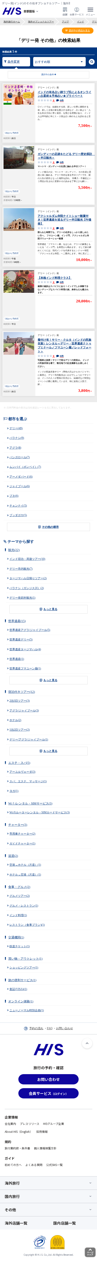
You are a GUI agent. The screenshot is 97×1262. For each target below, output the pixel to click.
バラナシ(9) (16, 438)
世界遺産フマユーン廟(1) (25, 668)
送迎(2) (13, 856)
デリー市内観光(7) (20, 568)
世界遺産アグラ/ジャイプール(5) (29, 630)
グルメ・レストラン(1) (23, 905)
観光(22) (14, 550)
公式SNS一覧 (54, 1165)
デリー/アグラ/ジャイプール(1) (28, 739)
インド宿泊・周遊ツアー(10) (27, 559)
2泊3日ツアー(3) (19, 700)
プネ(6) (13, 495)
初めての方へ (13, 1165)
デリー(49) (16, 428)
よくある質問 (33, 1165)
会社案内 (10, 1124)
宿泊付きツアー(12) (21, 692)
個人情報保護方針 (45, 1148)
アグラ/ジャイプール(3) (24, 710)
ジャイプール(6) (19, 486)
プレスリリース (29, 1124)
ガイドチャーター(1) (22, 843)
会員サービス (77, 14)
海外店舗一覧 (16, 1223)
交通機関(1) (16, 937)
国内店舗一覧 (64, 1223)
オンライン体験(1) (20, 1001)
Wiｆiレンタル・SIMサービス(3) (30, 803)
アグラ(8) (15, 447)
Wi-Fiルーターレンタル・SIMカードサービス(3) (39, 812)
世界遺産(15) (17, 621)
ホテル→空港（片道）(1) (25, 874)
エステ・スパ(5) (19, 763)
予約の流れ (36, 1028)
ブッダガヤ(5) (18, 515)
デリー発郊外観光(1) (22, 597)
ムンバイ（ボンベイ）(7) (25, 466)
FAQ (50, 1028)
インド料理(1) (18, 915)
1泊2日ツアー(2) (19, 729)
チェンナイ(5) (18, 505)
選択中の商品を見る (79, 30)
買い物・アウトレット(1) (25, 958)
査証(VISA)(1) (18, 989)
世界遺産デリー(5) (20, 639)
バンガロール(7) (19, 457)
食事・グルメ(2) (19, 887)
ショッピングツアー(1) (23, 967)
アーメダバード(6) (20, 476)
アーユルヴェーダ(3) (22, 771)
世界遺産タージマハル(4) (25, 649)
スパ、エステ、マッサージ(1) (28, 781)
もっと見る (50, 609)
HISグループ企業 (53, 1124)
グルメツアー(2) (19, 895)
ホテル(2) (15, 720)
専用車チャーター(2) (22, 833)
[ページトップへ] (87, 1043)
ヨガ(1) (13, 791)
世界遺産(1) (16, 659)
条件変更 (14, 61)
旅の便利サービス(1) (22, 980)
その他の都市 (50, 527)
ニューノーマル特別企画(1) (26, 1010)
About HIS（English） (18, 1131)
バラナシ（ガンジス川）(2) (26, 588)
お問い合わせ (64, 1028)
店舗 (65, 14)
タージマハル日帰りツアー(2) (28, 578)
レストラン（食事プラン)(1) (27, 924)
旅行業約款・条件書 (17, 1148)
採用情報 (42, 1131)
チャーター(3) (17, 824)
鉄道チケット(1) (19, 946)
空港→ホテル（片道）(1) (25, 864)
